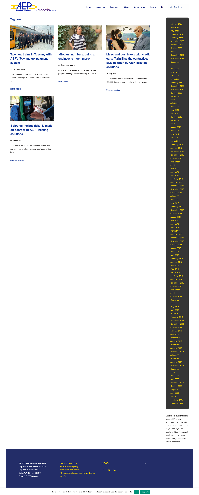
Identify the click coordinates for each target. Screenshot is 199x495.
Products (114, 7)
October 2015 (176, 244)
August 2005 (175, 389)
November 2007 (177, 351)
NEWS (105, 463)
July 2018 (174, 168)
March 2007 (175, 358)
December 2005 (177, 382)
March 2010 (175, 337)
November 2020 (177, 89)
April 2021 (174, 75)
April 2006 (174, 379)
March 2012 (175, 313)
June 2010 (174, 334)
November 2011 (177, 323)
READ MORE (15, 89)
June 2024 (174, 27)
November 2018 (177, 154)
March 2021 (175, 79)
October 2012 (176, 296)
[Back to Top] (144, 463)
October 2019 (176, 116)
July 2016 (174, 220)
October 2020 (176, 92)
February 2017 (176, 206)
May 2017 (174, 203)
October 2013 (176, 286)
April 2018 (174, 175)
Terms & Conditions (68, 463)
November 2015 (177, 241)
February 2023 (176, 37)
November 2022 (177, 44)
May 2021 (174, 72)
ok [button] (136, 492)
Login (153, 7)
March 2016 (175, 230)
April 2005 (174, 396)
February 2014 (176, 275)
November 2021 (177, 58)
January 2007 (176, 362)
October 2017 (176, 192)
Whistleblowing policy (69, 469)
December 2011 (177, 320)
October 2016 (176, 213)
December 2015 (177, 237)
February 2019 (176, 144)
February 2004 (176, 403)
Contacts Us (139, 7)
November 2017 (177, 189)
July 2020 (174, 103)
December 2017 (177, 185)
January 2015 (176, 261)
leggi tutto (145, 492)
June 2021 (174, 68)
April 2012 (174, 310)
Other (126, 7)
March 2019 (175, 141)
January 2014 (176, 279)
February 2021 (176, 82)
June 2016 (174, 223)
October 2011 (176, 327)
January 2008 (176, 348)
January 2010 (176, 341)
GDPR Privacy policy (69, 466)
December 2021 (177, 55)
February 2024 (176, 34)
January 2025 (176, 23)
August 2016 (175, 217)
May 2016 (174, 227)
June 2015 (174, 251)
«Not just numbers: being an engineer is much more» (77, 56)
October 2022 (176, 48)
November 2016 (177, 210)
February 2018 (176, 178)
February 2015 (176, 258)
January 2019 (176, 147)
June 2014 (174, 265)
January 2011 (176, 330)
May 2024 (174, 30)
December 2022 (177, 41)
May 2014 (174, 268)
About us (101, 7)
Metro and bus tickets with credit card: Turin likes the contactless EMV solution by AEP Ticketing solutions (128, 60)
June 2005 (174, 392)
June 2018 (174, 171)
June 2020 (174, 106)
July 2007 (174, 355)
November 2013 (177, 282)
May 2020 (174, 110)
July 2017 (174, 196)
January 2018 (176, 182)
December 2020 (177, 86)
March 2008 (175, 344)
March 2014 (175, 272)
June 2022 (174, 51)
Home (88, 7)
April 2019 (174, 137)
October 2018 (176, 158)
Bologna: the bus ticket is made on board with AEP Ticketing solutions (31, 129)
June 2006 (174, 375)
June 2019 (174, 130)
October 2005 (176, 386)
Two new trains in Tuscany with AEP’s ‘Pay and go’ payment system (31, 58)
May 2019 (174, 134)
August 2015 (175, 248)
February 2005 (176, 399)
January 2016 (176, 234)
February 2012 (176, 316)
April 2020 (174, 113)
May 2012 (174, 306)
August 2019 (175, 127)
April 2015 (174, 255)
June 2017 (174, 199)
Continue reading (113, 90)
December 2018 (177, 151)
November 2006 (177, 365)
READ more (63, 81)
